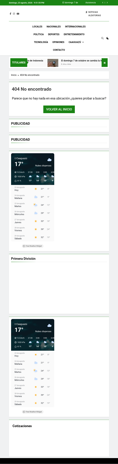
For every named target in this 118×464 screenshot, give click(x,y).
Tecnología (41, 42)
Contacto (59, 50)
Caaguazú (75, 42)
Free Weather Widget (34, 246)
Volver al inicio (59, 109)
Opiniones (58, 42)
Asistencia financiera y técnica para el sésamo (89, 3)
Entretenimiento (74, 34)
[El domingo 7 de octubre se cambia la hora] (47, 64)
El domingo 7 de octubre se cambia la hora (70, 3)
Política (39, 34)
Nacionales (54, 26)
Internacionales (75, 26)
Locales (37, 26)
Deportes (53, 34)
